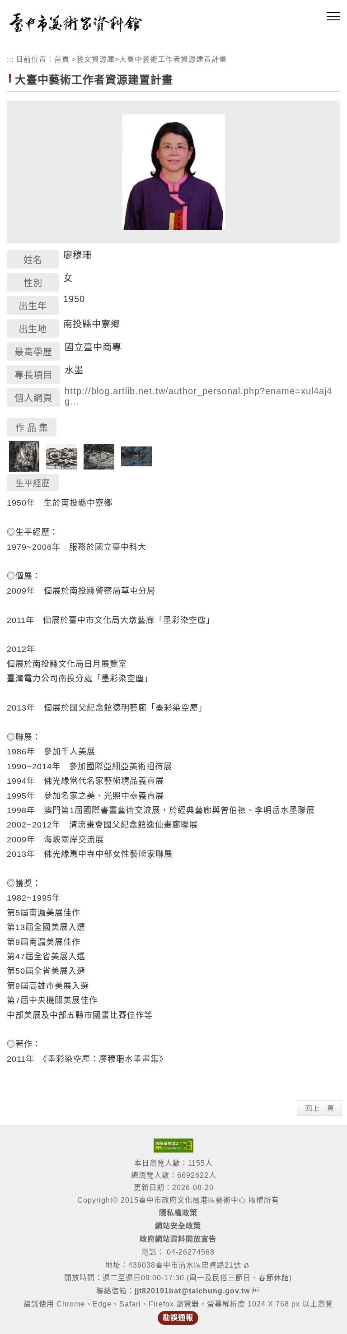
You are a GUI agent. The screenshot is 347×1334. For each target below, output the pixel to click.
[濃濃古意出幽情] (61, 456)
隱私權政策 (178, 1213)
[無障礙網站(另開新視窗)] (173, 1145)
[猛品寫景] (99, 456)
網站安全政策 (178, 1226)
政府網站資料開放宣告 (178, 1239)
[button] (333, 16)
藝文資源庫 (95, 59)
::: (10, 59)
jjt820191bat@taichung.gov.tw (192, 1291)
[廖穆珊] (173, 171)
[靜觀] (24, 456)
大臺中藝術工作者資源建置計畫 (173, 59)
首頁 (62, 59)
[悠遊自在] (136, 456)
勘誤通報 (178, 1317)
